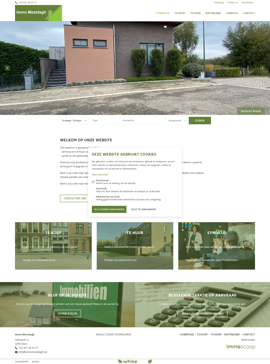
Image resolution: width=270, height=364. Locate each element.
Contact (249, 13)
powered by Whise (131, 361)
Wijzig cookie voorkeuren (113, 334)
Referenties (247, 2)
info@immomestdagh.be (32, 352)
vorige (7, 68)
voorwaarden (21, 361)
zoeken (200, 120)
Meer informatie (100, 174)
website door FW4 (150, 361)
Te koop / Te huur (71, 120)
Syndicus (232, 13)
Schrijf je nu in (67, 313)
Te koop (179, 13)
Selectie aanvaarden (143, 209)
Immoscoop (241, 346)
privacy (35, 361)
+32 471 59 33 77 (27, 2)
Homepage (162, 13)
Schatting (219, 2)
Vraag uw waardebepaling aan (202, 313)
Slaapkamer (175, 120)
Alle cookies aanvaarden (109, 209)
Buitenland (213, 13)
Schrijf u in (232, 2)
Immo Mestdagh (25, 334)
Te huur (195, 13)
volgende (262, 68)
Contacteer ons (75, 198)
